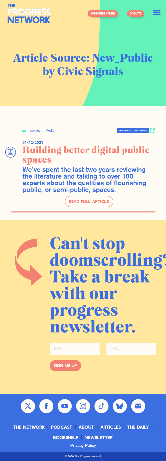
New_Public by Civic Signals (133, 130)
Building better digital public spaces (85, 155)
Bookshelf (65, 437)
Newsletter (99, 437)
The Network (29, 427)
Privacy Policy (83, 446)
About (86, 427)
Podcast (61, 427)
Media (49, 130)
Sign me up (65, 365)
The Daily (138, 427)
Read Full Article (89, 201)
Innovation (35, 130)
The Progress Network (29, 13)
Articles (111, 427)
